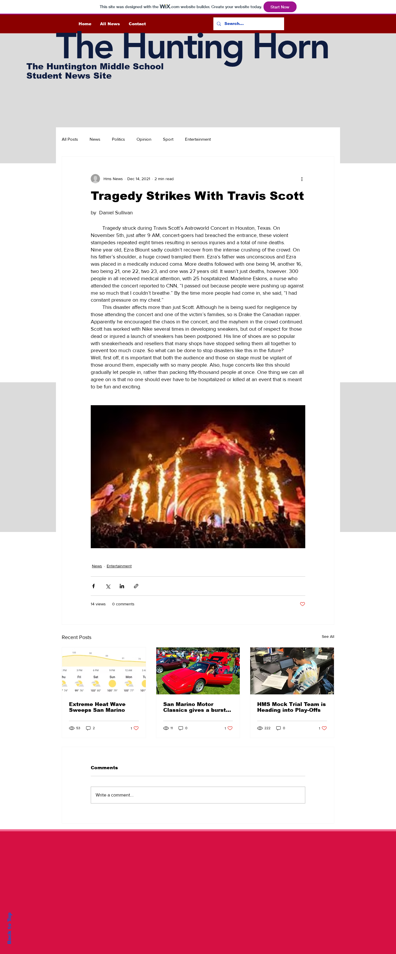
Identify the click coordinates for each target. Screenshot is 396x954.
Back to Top (9, 928)
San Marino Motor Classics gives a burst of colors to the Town (194, 707)
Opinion (144, 139)
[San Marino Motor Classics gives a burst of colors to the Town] (198, 670)
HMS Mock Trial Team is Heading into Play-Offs (291, 707)
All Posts (70, 139)
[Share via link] (136, 586)
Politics (118, 139)
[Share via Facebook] (93, 586)
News (95, 139)
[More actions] (301, 178)
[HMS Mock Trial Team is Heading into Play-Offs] (292, 670)
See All (328, 636)
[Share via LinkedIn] (122, 586)
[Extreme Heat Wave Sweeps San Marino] (104, 670)
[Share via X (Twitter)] (107, 586)
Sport (168, 139)
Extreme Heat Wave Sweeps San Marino (97, 707)
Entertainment (198, 139)
